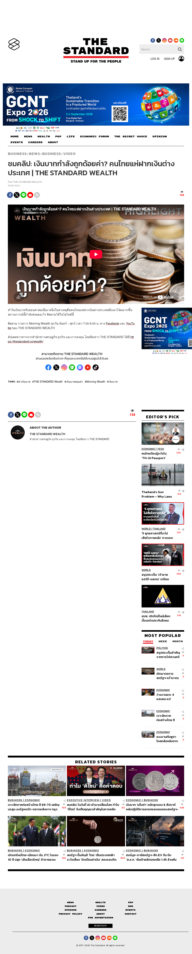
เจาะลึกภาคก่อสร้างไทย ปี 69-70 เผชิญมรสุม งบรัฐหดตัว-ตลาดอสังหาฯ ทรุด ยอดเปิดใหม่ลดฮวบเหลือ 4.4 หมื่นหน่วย (168, 718)
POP (58, 136)
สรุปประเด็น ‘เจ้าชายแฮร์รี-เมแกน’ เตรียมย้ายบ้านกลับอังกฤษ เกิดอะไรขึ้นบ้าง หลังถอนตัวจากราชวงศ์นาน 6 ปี (157, 577)
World (146, 528)
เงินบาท (113, 381)
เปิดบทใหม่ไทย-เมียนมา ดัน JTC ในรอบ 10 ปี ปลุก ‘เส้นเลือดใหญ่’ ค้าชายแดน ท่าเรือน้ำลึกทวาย (33, 857)
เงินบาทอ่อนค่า (74, 381)
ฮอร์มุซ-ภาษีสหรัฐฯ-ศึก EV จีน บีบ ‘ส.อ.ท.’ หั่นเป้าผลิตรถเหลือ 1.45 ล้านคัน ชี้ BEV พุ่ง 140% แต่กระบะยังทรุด (151, 857)
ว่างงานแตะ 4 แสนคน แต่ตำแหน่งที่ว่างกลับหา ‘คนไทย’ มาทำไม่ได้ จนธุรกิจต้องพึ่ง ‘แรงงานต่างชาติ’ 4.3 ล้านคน (168, 697)
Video (69, 153)
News (34, 153)
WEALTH (44, 136)
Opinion (70, 910)
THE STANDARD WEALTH (27, 182)
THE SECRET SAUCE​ (130, 136)
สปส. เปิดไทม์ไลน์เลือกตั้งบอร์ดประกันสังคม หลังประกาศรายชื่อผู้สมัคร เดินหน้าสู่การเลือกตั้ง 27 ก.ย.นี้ (156, 618)
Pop (130, 902)
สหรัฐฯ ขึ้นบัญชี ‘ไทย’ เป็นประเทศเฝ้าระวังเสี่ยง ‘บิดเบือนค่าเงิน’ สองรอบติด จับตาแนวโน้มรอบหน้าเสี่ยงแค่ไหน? (91, 857)
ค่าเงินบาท (24, 381)
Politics (162, 648)
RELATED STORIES (96, 762)
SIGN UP (169, 58)
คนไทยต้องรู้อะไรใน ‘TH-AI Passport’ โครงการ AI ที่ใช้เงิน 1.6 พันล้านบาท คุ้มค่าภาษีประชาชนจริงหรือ (156, 455)
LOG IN (155, 58)
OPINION (159, 136)
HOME (14, 136)
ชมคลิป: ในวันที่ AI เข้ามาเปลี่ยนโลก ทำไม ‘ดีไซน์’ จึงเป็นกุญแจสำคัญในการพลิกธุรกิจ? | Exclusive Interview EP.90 (93, 807)
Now (130, 906)
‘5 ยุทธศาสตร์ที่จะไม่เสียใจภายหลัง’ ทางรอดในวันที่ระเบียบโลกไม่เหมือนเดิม (157, 535)
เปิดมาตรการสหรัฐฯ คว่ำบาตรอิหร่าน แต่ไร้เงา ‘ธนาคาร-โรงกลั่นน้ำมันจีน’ (167, 676)
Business (17, 153)
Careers (100, 910)
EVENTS (16, 142)
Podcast (70, 906)
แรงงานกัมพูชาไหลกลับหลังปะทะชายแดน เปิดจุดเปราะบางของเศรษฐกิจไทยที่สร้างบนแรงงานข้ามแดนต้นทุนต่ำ (167, 739)
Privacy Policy (70, 914)
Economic (148, 449)
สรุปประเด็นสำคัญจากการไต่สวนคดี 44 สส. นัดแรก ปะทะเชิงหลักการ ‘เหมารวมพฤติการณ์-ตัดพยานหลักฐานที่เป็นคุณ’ (168, 654)
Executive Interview (83, 800)
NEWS (28, 136)
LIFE (71, 136)
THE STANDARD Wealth (48, 381)
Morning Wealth (95, 381)
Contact (130, 914)
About (100, 914)
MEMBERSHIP (100, 925)
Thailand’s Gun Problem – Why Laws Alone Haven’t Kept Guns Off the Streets (157, 494)
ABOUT (53, 142)
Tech (160, 449)
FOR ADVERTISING (100, 918)
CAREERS (35, 142)
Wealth (100, 902)
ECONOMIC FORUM (94, 136)
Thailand (159, 528)
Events (130, 910)
